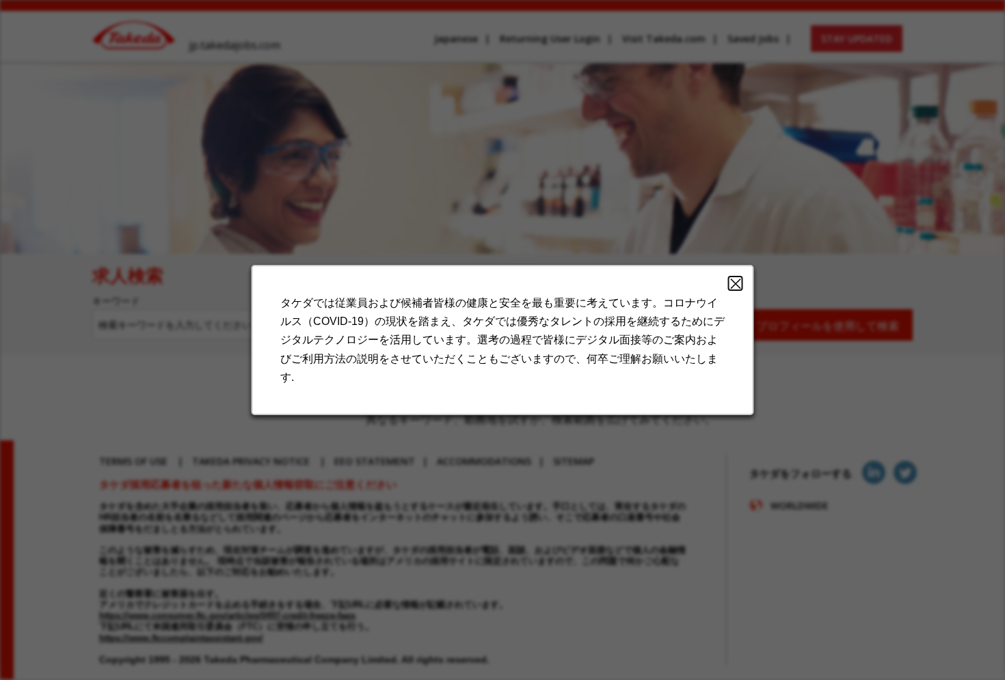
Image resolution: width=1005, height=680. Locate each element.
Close (735, 283)
